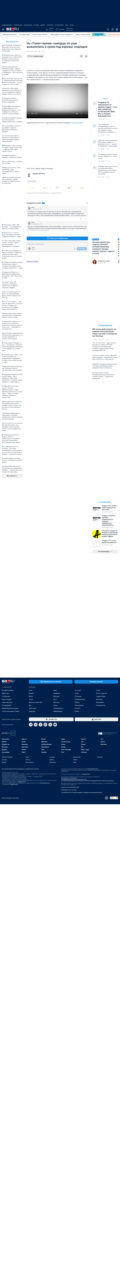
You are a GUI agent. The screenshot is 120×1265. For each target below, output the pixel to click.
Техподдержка (6, 705)
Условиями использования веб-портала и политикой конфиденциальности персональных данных (87, 780)
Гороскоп (49, 25)
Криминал (56, 693)
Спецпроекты (100, 705)
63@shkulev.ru (22, 781)
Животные (32, 708)
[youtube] (55, 724)
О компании (6, 696)
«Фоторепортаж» (77, 123)
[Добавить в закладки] (81, 56)
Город (31, 699)
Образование (57, 711)
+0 (80, 219)
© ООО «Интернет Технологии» (10, 798)
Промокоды (18, 25)
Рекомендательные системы (68, 790)
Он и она (78, 690)
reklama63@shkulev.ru (93, 769)
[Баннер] (99, 34)
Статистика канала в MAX (10, 711)
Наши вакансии (7, 702)
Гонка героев (31, 181)
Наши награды (7, 699)
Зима (55, 690)
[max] (45, 724)
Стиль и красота (101, 693)
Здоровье (32, 711)
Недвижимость (7, 25)
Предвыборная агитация (10, 708)
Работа (77, 702)
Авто (30, 690)
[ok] (40, 724)
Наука (55, 705)
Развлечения (79, 705)
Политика (78, 696)
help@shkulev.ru (14, 784)
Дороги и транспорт (35, 702)
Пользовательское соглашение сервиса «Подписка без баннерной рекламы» (81, 792)
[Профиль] (117, 29)
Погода (36, 25)
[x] (50, 724)
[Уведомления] (112, 29)
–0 (86, 219)
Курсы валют (59, 25)
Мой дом (56, 702)
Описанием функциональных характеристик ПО (74, 779)
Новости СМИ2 (32, 261)
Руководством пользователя (69, 778)
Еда (30, 705)
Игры (72, 25)
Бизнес (31, 693)
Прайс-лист (5, 693)
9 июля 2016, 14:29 (32, 51)
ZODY (67, 25)
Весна (31, 696)
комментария (37, 56)
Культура (56, 696)
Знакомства (28, 25)
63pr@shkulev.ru (86, 774)
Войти (33, 249)
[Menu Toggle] (3, 29)
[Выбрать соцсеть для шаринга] (86, 56)
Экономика (100, 702)
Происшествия (80, 699)
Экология (99, 699)
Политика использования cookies (70, 787)
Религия (77, 708)
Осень (77, 693)
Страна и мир (100, 696)
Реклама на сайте (8, 690)
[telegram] (31, 724)
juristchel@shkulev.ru (44, 783)
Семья (77, 711)
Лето (55, 699)
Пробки (60, 29)
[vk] (36, 724)
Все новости (12, 42)
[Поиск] (108, 29)
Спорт (98, 690)
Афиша (42, 25)
